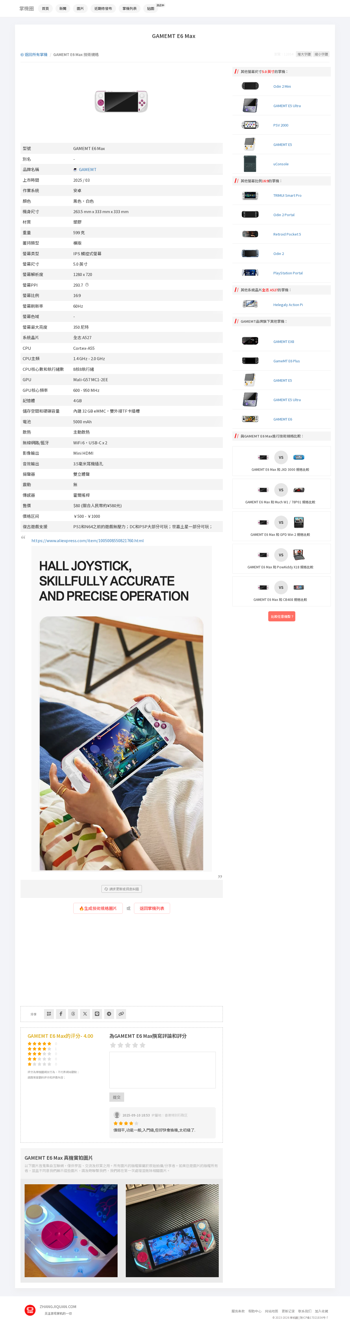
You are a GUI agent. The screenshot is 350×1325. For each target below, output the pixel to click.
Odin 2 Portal (283, 214)
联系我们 (304, 1311)
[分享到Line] (97, 1014)
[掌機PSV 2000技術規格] (251, 124)
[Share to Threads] (73, 1014)
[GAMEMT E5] (251, 380)
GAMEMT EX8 (283, 341)
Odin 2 (278, 253)
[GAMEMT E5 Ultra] (251, 399)
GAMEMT (88, 169)
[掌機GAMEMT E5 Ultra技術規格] (251, 105)
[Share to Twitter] (85, 1014)
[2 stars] (120, 1045)
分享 (34, 1014)
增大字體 (304, 54)
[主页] (32, 1308)
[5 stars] (142, 1045)
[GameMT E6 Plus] (251, 360)
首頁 (45, 8)
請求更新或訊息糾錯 (124, 888)
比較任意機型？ (282, 616)
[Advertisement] (122, 962)
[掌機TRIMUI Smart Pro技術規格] (251, 195)
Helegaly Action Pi (288, 304)
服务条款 (238, 1311)
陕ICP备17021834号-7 (314, 1317)
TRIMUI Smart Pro (287, 195)
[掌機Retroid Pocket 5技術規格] (251, 233)
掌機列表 (129, 8)
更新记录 (288, 1311)
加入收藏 (321, 1311)
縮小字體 (321, 54)
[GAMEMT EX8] (251, 341)
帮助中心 (254, 1311)
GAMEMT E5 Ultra (287, 105)
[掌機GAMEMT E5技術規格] (251, 144)
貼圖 (150, 8)
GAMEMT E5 (282, 144)
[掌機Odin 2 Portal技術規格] (251, 214)
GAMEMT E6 (282, 419)
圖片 (80, 8)
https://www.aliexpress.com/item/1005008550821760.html (87, 540)
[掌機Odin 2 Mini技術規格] (251, 86)
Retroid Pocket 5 (287, 234)
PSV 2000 (280, 125)
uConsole (281, 163)
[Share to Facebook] (61, 1014)
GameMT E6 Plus (286, 360)
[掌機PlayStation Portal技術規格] (251, 272)
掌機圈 (26, 8)
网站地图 (271, 1311)
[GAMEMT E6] (251, 418)
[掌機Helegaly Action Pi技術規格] (251, 304)
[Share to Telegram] (109, 1014)
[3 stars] (128, 1045)
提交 (117, 1097)
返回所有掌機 (36, 54)
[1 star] (113, 1045)
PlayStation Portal (288, 272)
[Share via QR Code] (49, 1014)
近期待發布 (103, 8)
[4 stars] (135, 1045)
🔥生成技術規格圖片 (98, 908)
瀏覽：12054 (283, 54)
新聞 (62, 8)
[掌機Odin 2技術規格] (251, 253)
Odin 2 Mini (282, 86)
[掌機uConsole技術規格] (251, 163)
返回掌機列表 (152, 908)
